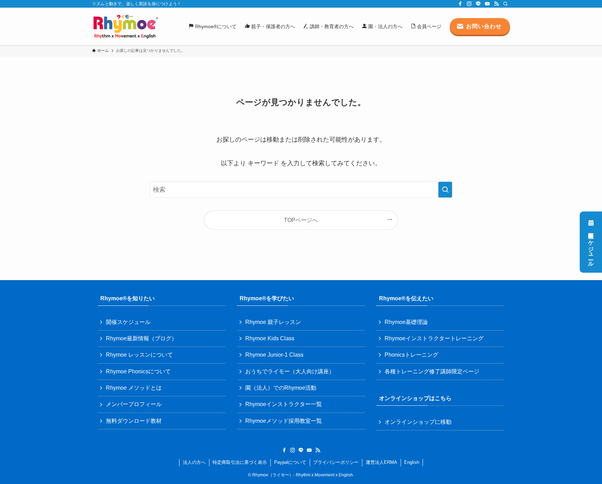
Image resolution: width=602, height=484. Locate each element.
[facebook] (460, 4)
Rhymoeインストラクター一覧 (283, 404)
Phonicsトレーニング (411, 355)
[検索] (505, 4)
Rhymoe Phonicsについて (138, 371)
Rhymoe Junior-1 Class (274, 355)
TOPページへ (301, 220)
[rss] (496, 4)
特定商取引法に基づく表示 (240, 462)
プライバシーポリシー (335, 462)
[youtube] (487, 4)
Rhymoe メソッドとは (134, 388)
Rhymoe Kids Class (269, 338)
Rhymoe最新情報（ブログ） (141, 338)
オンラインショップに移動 (418, 422)
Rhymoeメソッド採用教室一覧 (283, 421)
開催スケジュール (591, 246)
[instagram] (469, 4)
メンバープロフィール (134, 404)
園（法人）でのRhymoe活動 (280, 388)
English (411, 462)
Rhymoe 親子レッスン (273, 322)
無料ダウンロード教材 (134, 421)
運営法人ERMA (381, 462)
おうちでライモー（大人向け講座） (289, 371)
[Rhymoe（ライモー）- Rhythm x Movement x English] (125, 26)
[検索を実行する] (445, 190)
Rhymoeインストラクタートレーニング (434, 338)
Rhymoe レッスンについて (139, 355)
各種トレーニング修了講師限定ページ (432, 371)
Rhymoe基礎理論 (406, 322)
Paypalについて (290, 462)
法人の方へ (194, 462)
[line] (478, 4)
